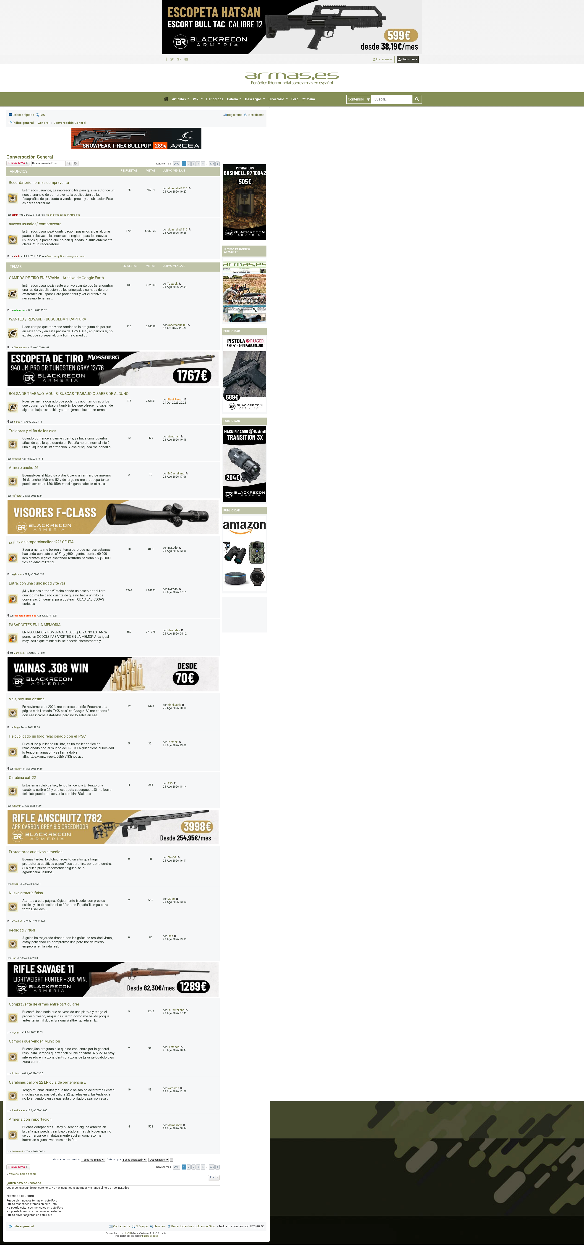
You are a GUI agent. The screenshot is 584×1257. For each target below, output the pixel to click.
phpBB (127, 1233)
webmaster (19, 310)
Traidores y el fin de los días (32, 431)
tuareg (16, 422)
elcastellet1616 (177, 188)
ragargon (16, 1032)
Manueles (173, 630)
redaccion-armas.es (24, 615)
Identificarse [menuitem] (256, 114)
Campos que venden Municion (34, 1041)
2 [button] (188, 163)
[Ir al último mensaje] (189, 188)
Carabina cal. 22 (22, 777)
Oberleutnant (20, 347)
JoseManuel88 (176, 325)
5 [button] (203, 163)
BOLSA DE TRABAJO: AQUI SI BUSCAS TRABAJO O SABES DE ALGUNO (69, 393)
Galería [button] (233, 99)
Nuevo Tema (16, 163)
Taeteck (172, 283)
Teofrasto (16, 496)
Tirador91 (18, 921)
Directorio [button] (277, 99)
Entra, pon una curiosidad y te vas (37, 583)
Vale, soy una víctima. (27, 699)
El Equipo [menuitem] (142, 1226)
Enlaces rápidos (23, 114)
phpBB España (150, 1236)
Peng (16, 727)
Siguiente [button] (217, 163)
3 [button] (193, 163)
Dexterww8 (17, 1151)
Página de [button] (176, 163)
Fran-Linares (18, 1110)
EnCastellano (175, 473)
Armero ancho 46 (23, 467)
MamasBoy (174, 1125)
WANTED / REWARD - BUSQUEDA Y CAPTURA (47, 319)
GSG (170, 783)
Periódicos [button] (214, 99)
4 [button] (198, 163)
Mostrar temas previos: (67, 1159)
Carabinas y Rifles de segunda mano (65, 256)
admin (14, 215)
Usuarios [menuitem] (160, 1226)
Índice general (23, 1226)
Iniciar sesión (384, 59)
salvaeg (15, 805)
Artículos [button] (179, 99)
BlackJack (174, 705)
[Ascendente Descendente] (159, 1159)
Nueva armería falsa (26, 893)
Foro (295, 99)
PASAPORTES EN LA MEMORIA (35, 624)
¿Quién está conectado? (23, 1183)
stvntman (173, 436)
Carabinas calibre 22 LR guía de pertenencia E (47, 1082)
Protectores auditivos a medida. (36, 851)
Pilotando (173, 1047)
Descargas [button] (253, 99)
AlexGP (171, 857)
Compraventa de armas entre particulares (44, 1004)
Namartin (173, 1088)
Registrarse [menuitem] (234, 114)
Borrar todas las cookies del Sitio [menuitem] (193, 1226)
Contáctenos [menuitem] (121, 1226)
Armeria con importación (30, 1119)
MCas (171, 898)
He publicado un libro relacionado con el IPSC (47, 736)
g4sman (17, 574)
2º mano (308, 99)
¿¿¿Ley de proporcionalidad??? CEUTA (41, 542)
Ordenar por (114, 1159)
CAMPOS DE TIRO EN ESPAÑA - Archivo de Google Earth (56, 277)
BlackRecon (175, 399)
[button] (166, 99)
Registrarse (409, 59)
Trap (170, 936)
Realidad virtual (22, 930)
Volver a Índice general (23, 1173)
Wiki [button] (196, 99)
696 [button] (212, 163)
